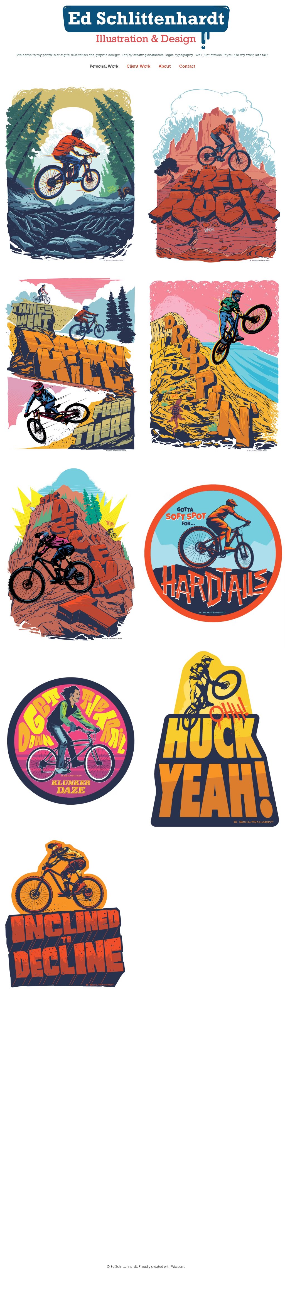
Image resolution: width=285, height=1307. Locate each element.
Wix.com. (178, 1266)
